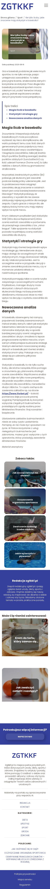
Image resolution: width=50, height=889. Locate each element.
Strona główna (8, 17)
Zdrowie (25, 835)
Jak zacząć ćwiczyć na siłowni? (25, 474)
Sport (20, 17)
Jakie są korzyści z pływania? (25, 555)
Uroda (25, 831)
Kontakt (25, 806)
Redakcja (25, 802)
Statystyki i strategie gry (23, 114)
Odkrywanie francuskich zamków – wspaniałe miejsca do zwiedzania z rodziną (25, 859)
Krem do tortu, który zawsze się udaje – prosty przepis (25, 639)
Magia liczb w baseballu (22, 109)
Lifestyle (25, 823)
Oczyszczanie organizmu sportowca (25, 501)
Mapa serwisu (25, 879)
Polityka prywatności (25, 874)
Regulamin (24, 884)
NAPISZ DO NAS (25, 736)
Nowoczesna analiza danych (25, 118)
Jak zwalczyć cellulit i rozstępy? (25, 689)
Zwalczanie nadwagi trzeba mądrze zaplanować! (25, 528)
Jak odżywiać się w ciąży (24, 849)
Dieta (25, 819)
